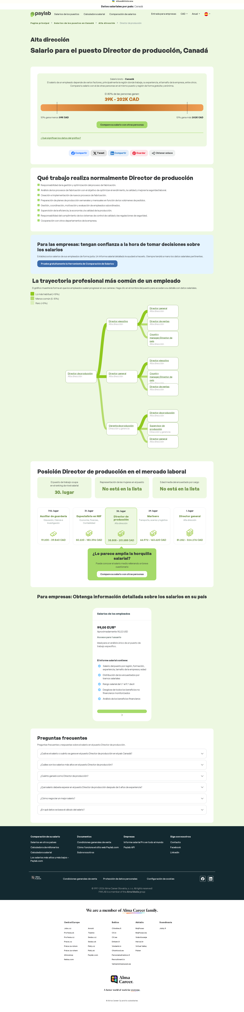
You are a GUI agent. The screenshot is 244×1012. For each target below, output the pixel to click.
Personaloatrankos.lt (121, 955)
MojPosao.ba (141, 933)
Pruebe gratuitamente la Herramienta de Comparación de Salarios (77, 263)
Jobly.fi (162, 928)
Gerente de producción (121, 425)
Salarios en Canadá (74, 23)
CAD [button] (183, 13)
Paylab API (129, 847)
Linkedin (174, 852)
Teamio (91, 933)
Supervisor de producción (157, 427)
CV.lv (114, 933)
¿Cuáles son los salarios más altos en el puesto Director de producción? (76, 764)
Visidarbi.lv (116, 946)
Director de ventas (159, 321)
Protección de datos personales (120, 878)
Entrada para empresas (163, 13)
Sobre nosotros (85, 852)
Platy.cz (91, 946)
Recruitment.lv (118, 959)
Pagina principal (39, 23)
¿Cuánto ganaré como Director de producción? (64, 776)
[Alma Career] (122, 979)
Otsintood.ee (118, 950)
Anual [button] (195, 13)
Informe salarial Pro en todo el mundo (143, 842)
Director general (117, 373)
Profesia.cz (69, 937)
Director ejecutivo (118, 321)
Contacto (175, 842)
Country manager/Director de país (161, 337)
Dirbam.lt (116, 941)
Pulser (138, 950)
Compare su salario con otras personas (122, 124)
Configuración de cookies (160, 878)
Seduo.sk (92, 941)
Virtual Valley (141, 946)
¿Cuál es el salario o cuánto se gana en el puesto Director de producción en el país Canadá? (86, 753)
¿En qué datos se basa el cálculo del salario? (62, 809)
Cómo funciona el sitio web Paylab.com (98, 847)
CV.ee (114, 937)
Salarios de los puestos (66, 14)
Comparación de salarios (122, 14)
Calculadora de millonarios (44, 847)
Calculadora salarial (94, 14)
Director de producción (80, 373)
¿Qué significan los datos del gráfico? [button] (61, 138)
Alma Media (133, 891)
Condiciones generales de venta (94, 842)
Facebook (175, 847)
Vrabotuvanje (141, 937)
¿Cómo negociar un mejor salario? (57, 798)
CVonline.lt (116, 928)
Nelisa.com (69, 959)
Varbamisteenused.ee (121, 964)
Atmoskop (68, 955)
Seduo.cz (92, 937)
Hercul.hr (139, 941)
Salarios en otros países (43, 842)
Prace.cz (68, 941)
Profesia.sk (69, 933)
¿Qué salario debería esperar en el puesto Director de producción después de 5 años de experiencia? (91, 787)
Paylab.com (93, 955)
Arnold (91, 928)
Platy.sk (91, 950)
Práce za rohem (71, 950)
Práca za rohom (71, 946)
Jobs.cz (67, 928)
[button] (207, 14)
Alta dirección (107, 23)
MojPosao (140, 928)
